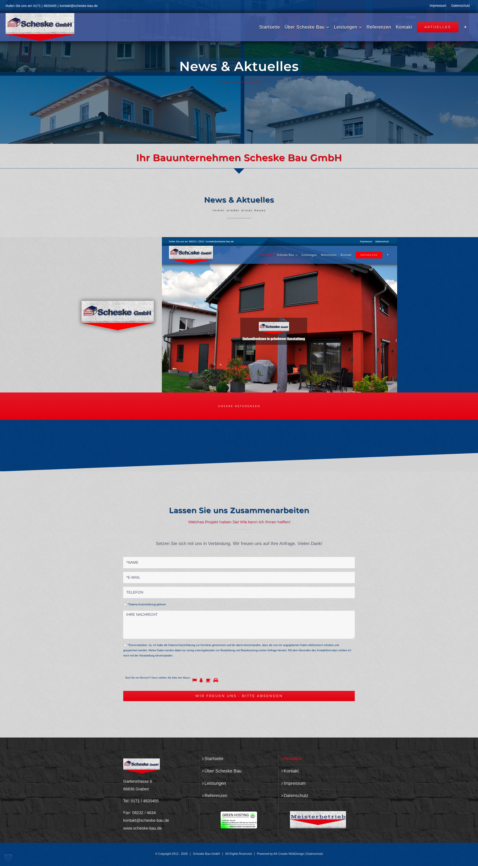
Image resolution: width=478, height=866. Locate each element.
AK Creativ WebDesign (288, 853)
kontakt (129, 820)
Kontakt (291, 770)
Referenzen (215, 795)
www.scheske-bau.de (142, 828)
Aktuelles (293, 758)
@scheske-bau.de (152, 820)
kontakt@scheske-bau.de (79, 6)
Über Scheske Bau (222, 770)
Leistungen (215, 783)
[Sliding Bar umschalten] (465, 27)
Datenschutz (296, 795)
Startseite (213, 758)
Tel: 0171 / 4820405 (141, 801)
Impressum (295, 783)
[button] (8, 858)
